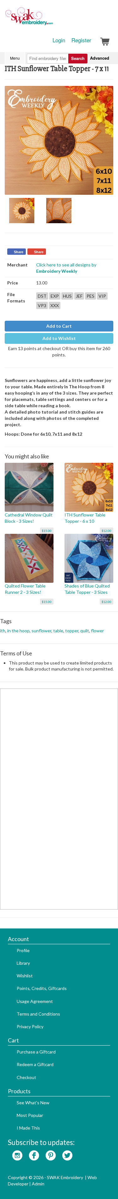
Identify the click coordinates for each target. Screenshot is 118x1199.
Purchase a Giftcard (36, 1051)
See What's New (33, 1102)
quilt (84, 630)
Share (18, 252)
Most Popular (30, 1115)
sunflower (41, 630)
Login (59, 40)
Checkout (26, 1077)
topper (71, 630)
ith (2, 630)
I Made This (28, 1127)
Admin (38, 1183)
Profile (23, 950)
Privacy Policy (30, 1026)
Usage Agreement (35, 1001)
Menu (15, 58)
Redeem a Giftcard (35, 1064)
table (58, 630)
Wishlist (25, 975)
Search (78, 58)
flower (97, 630)
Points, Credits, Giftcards (42, 988)
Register (81, 40)
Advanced (99, 58)
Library (23, 963)
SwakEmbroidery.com (52, 19)
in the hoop (18, 630)
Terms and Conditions (38, 1014)
